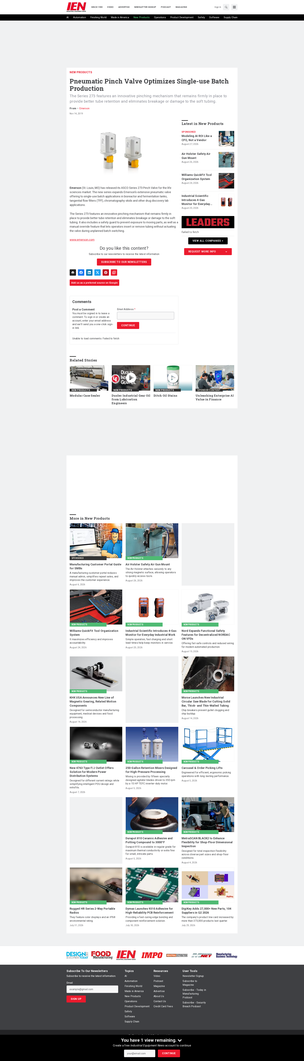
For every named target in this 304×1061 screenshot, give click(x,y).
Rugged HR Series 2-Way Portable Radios (92, 910)
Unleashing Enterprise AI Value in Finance (215, 397)
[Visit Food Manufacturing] (102, 954)
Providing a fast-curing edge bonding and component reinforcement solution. (149, 919)
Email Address (126, 309)
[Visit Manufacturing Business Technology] (227, 954)
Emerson (84, 108)
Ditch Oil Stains (165, 395)
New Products (81, 72)
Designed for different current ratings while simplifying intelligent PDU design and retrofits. (94, 784)
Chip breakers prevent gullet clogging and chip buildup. (205, 712)
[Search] (226, 7)
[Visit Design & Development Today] (77, 954)
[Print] (73, 272)
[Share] (81, 272)
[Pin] (106, 272)
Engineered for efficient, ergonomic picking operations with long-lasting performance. (206, 774)
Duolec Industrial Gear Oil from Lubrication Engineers (131, 399)
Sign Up (76, 998)
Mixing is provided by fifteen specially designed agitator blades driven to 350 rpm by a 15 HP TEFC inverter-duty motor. (150, 780)
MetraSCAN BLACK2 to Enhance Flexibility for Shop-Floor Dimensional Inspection (207, 842)
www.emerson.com (82, 239)
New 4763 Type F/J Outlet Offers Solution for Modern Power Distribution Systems (92, 771)
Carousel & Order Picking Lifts (202, 768)
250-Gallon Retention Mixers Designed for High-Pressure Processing (151, 769)
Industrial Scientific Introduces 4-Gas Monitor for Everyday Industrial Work (196, 200)
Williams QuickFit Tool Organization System (197, 176)
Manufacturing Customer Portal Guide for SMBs (95, 566)
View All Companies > (208, 240)
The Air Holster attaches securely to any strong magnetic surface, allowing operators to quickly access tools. (151, 572)
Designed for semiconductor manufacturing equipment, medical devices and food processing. (94, 714)
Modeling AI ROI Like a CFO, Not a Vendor (197, 138)
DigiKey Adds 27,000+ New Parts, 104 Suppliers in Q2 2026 (206, 910)
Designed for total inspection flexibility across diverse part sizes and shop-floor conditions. (205, 854)
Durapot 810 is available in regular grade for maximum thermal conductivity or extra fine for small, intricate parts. (151, 850)
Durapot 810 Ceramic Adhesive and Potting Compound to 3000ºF (149, 840)
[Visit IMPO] (152, 954)
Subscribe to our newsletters (124, 261)
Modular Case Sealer (85, 395)
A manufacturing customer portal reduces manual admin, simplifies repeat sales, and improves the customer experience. (94, 576)
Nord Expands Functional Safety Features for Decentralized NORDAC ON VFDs (206, 634)
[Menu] (234, 7)
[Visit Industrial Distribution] (177, 955)
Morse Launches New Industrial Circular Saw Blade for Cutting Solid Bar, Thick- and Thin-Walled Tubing (206, 701)
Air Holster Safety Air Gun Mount (196, 155)
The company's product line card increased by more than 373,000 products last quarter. (208, 919)
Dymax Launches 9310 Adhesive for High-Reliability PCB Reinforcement (150, 910)
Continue (169, 1053)
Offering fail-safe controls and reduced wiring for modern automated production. (208, 645)
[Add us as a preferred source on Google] (114, 272)
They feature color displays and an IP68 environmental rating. (92, 919)
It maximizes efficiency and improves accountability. (91, 641)
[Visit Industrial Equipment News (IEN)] (126, 954)
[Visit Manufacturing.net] (202, 955)
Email (69, 983)
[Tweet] (97, 272)
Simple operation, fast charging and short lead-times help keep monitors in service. (149, 641)
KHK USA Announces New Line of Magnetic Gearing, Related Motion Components (93, 701)
